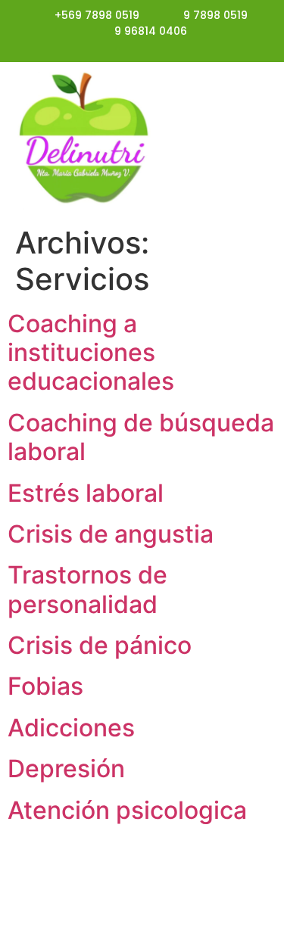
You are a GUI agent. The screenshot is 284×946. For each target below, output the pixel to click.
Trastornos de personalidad (87, 589)
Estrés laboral (86, 493)
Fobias (45, 686)
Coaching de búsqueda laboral (141, 437)
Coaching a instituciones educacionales (91, 353)
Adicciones (71, 727)
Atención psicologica (127, 810)
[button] (227, 140)
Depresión (66, 768)
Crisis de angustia (111, 534)
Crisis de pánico (100, 645)
